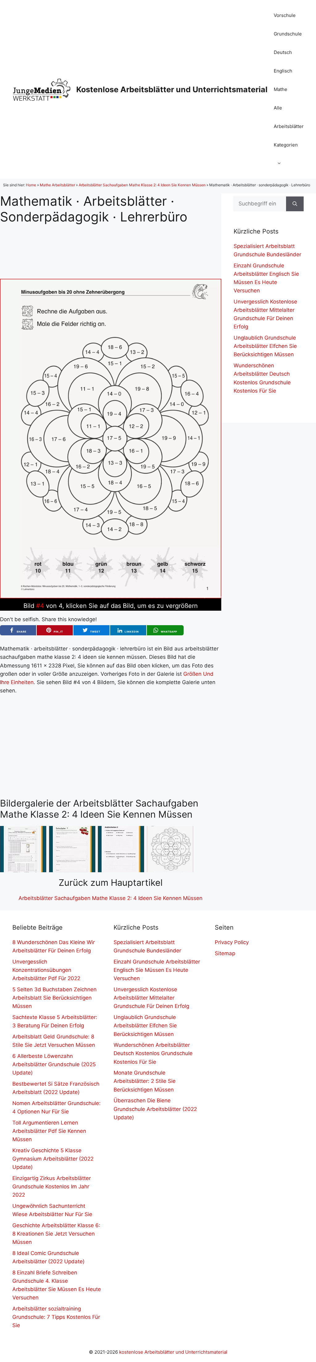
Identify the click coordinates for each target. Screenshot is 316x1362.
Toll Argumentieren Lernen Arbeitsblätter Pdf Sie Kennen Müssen (49, 1131)
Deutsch (283, 52)
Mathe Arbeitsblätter (57, 185)
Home (31, 185)
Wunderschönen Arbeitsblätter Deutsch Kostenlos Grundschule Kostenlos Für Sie (153, 1053)
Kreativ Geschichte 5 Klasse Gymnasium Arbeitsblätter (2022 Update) (53, 1158)
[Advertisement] (110, 246)
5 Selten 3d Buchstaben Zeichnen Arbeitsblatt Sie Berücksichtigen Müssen (54, 997)
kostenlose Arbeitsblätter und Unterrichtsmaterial (173, 1352)
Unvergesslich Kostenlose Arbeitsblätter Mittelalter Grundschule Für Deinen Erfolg (151, 997)
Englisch (283, 71)
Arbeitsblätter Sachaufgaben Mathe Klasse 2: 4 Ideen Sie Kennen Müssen (142, 185)
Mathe (280, 89)
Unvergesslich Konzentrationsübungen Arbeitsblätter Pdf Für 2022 (46, 970)
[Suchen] (295, 203)
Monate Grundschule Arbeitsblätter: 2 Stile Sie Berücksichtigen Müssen (145, 1081)
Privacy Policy (232, 942)
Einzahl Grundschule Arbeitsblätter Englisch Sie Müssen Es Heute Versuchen (157, 970)
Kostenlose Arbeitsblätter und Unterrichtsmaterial (172, 89)
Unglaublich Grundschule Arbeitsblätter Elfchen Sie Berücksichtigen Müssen (265, 346)
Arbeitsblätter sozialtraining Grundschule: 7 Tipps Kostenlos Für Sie (56, 1317)
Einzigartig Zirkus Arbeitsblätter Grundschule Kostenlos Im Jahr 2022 (51, 1186)
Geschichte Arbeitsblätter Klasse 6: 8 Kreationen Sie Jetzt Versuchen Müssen (56, 1233)
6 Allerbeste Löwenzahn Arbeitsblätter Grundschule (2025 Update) (54, 1064)
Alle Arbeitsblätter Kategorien (289, 126)
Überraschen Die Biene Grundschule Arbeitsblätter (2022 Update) (155, 1108)
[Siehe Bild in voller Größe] (110, 596)
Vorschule (285, 15)
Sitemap (225, 953)
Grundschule (288, 34)
